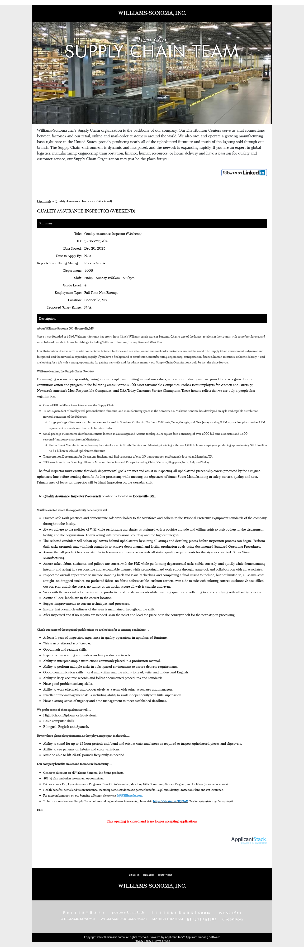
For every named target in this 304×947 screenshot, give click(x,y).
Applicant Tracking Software (203, 937)
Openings (44, 201)
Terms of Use (162, 940)
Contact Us (134, 875)
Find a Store (148, 875)
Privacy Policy (165, 875)
